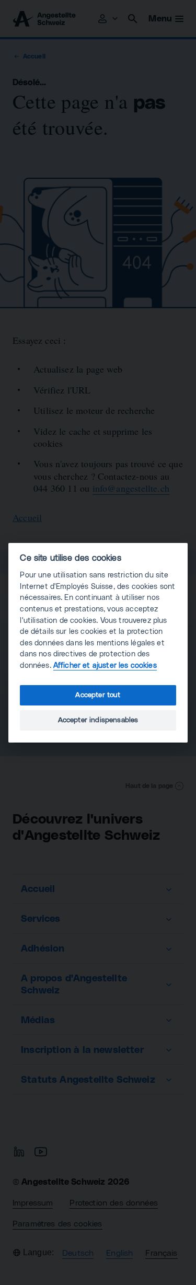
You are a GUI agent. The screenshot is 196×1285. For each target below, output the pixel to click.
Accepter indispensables (98, 720)
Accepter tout (97, 695)
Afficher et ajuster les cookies (105, 665)
